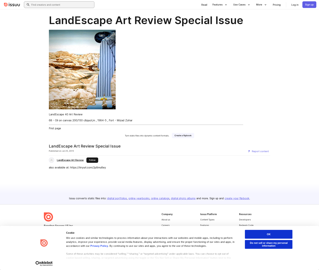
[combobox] (62, 4)
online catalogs (160, 198)
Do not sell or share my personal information (269, 244)
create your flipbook (237, 198)
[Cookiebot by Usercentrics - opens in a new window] (44, 263)
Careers (165, 225)
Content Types (207, 219)
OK (269, 234)
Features (204, 225)
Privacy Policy (99, 245)
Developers (245, 219)
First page (55, 128)
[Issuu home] (12, 4)
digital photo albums (183, 198)
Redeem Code (246, 225)
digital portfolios (117, 198)
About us (165, 219)
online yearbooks (139, 198)
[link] (204, 4)
